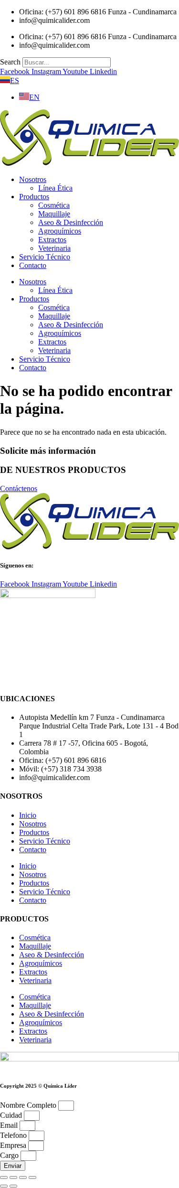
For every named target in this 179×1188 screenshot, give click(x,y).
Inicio (27, 815)
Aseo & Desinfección (70, 222)
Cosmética (54, 205)
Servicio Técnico (44, 257)
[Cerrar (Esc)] (32, 1177)
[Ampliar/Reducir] (4, 1177)
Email (10, 1125)
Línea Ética (55, 188)
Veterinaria (54, 248)
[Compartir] (23, 1177)
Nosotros (32, 179)
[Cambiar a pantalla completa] (13, 1177)
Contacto (32, 265)
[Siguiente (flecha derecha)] (13, 1186)
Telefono (14, 1135)
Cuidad (12, 1115)
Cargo (10, 1155)
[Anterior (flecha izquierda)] (4, 1186)
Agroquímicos (59, 231)
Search (10, 62)
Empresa (14, 1145)
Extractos (52, 239)
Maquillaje (54, 214)
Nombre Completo (29, 1105)
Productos (34, 197)
